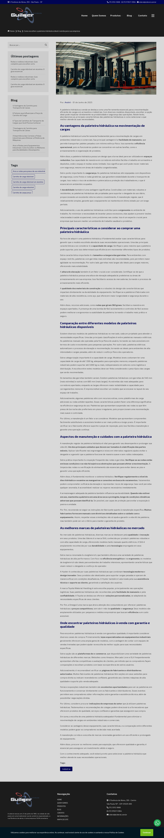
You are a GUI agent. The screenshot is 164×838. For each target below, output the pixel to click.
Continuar (147, 833)
